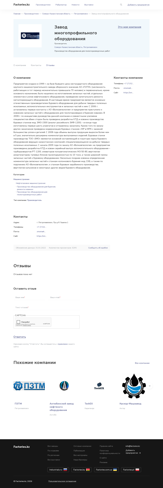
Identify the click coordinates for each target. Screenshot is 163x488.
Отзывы (50, 65)
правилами (63, 344)
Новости (75, 4)
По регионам (53, 455)
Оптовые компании (82, 446)
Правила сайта (106, 446)
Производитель (34, 200)
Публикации (79, 450)
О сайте (103, 458)
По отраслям (53, 450)
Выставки (88, 4)
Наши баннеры (80, 459)
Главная (16, 13)
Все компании (142, 363)
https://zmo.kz (43, 236)
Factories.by (79, 469)
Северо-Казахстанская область (56, 13)
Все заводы (52, 446)
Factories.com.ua (104, 469)
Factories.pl (128, 469)
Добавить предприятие (139, 4)
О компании (19, 65)
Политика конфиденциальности (110, 452)
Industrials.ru (55, 469)
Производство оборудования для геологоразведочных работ (32, 193)
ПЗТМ (18, 403)
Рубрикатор (61, 4)
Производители (43, 4)
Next (149, 386)
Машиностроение (21, 179)
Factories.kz (21, 4)
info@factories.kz (133, 446)
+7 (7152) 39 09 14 (45, 227)
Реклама (103, 462)
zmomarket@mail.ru (45, 231)
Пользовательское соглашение (62, 481)
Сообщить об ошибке (98, 248)
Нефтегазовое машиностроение (30, 183)
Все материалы (80, 455)
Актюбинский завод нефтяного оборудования (62, 407)
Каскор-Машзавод (130, 403)
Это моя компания (129, 27)
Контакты (36, 65)
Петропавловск (81, 13)
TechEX (89, 403)
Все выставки (53, 459)
